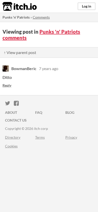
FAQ (38, 112)
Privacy (71, 137)
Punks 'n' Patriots (16, 17)
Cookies (11, 146)
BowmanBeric (23, 68)
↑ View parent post (20, 52)
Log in (86, 6)
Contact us (16, 120)
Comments (41, 17)
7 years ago (48, 68)
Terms (40, 137)
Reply (7, 85)
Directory (12, 137)
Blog (69, 112)
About (11, 112)
